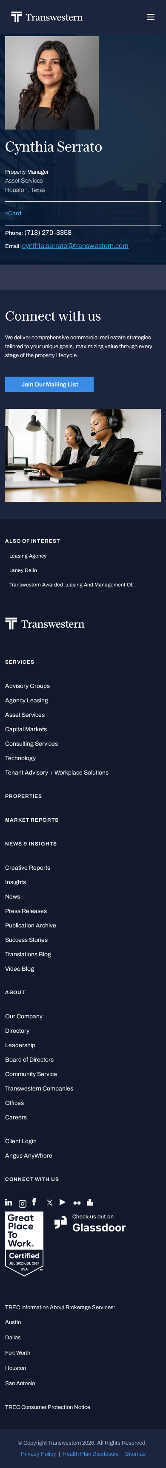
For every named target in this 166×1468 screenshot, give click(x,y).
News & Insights (31, 843)
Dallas (13, 1337)
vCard (13, 213)
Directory (17, 1031)
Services (19, 662)
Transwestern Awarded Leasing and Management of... (72, 584)
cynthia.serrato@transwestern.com (75, 245)
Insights (15, 882)
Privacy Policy (38, 1454)
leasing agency (27, 555)
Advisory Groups (27, 686)
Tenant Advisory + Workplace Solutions (57, 772)
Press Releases (26, 911)
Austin (13, 1322)
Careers (16, 1117)
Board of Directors (29, 1060)
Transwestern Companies (39, 1088)
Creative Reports (27, 868)
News (12, 896)
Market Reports (32, 820)
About (15, 992)
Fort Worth (17, 1353)
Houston (15, 1368)
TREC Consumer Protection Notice (47, 1407)
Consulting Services (31, 744)
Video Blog (19, 969)
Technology (20, 758)
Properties (24, 796)
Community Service (31, 1074)
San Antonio (20, 1383)
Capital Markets (26, 729)
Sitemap (135, 1454)
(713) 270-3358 (48, 232)
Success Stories (26, 940)
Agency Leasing (26, 700)
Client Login (21, 1141)
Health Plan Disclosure (91, 1454)
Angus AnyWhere (28, 1155)
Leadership (20, 1045)
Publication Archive (30, 925)
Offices (14, 1103)
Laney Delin (23, 570)
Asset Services (25, 715)
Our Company (24, 1016)
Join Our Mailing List (49, 384)
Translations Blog (28, 954)
